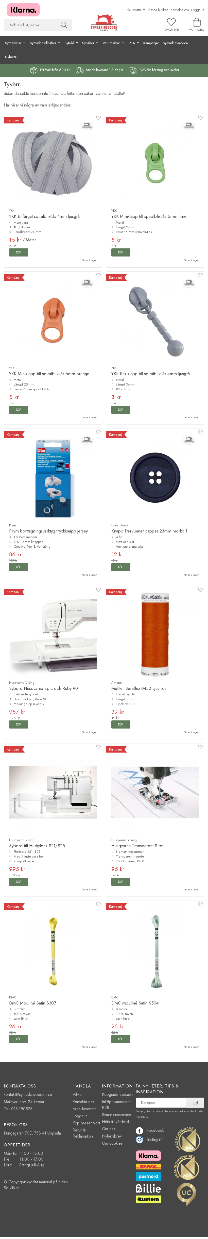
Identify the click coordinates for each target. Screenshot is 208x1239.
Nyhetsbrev (112, 1136)
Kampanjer (151, 43)
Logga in (197, 9)
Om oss (108, 1129)
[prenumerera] (195, 1103)
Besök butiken (158, 9)
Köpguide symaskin (118, 1094)
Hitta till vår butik (116, 1122)
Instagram (155, 1139)
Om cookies (112, 1143)
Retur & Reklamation (83, 1133)
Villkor (78, 1094)
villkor (14, 1188)
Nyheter (10, 56)
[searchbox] (30, 25)
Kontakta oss (180, 9)
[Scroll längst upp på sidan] (197, 1232)
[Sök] (64, 25)
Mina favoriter (84, 1109)
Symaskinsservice (175, 43)
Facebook (155, 1130)
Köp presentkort (86, 1123)
